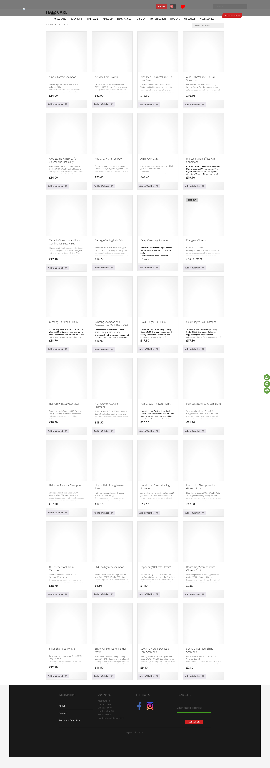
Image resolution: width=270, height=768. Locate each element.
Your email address (189, 708)
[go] (244, 6)
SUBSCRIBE (194, 722)
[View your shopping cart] (173, 5)
